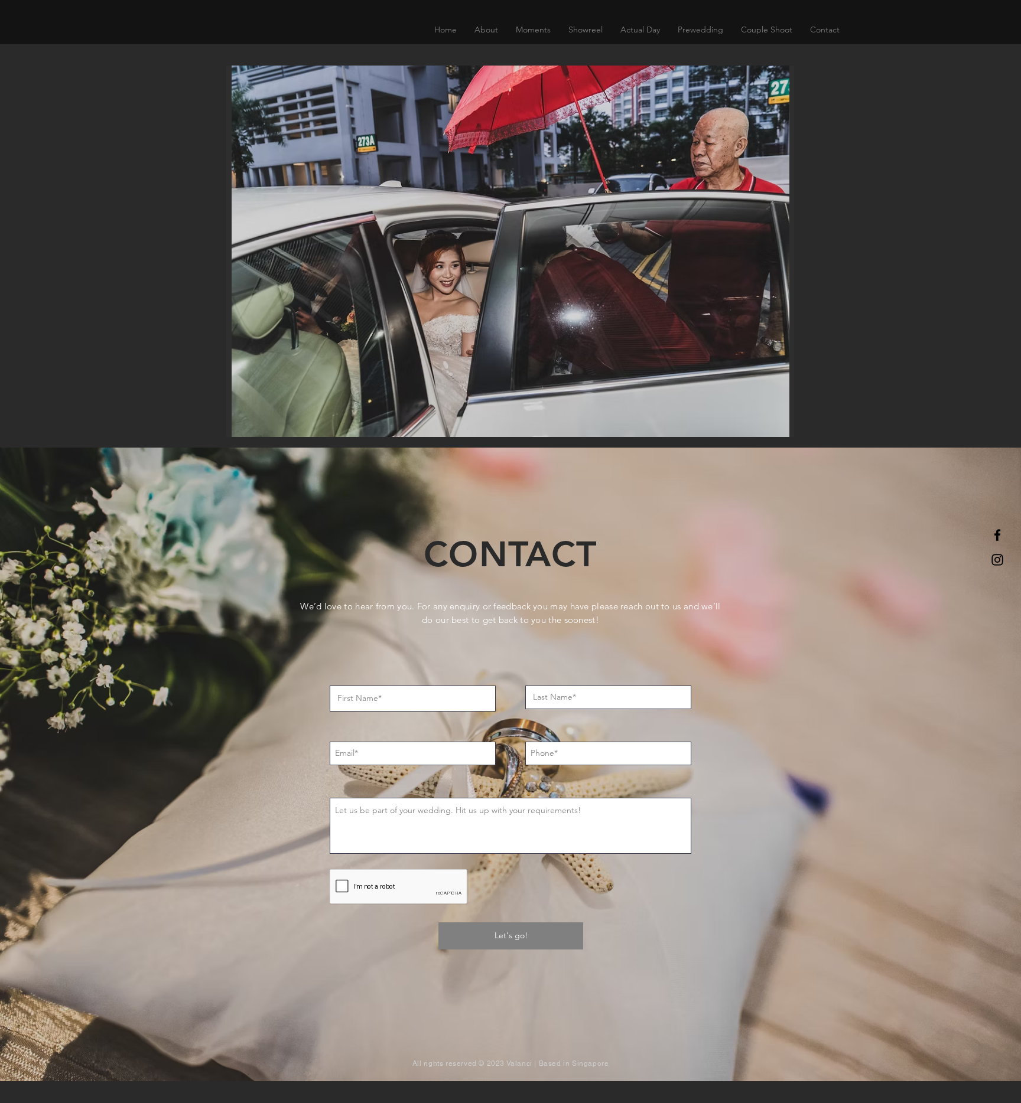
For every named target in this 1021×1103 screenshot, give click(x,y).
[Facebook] (997, 535)
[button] (640, 29)
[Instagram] (997, 559)
